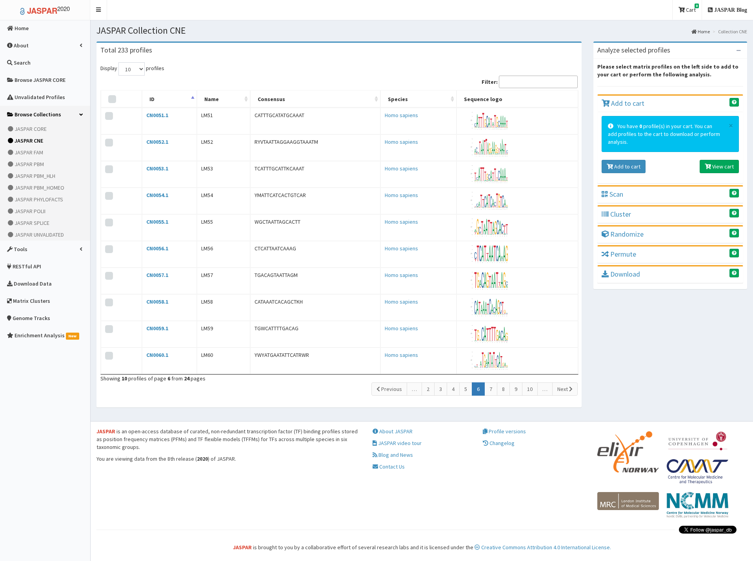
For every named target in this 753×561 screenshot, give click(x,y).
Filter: (490, 81)
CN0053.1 (157, 168)
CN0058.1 (157, 301)
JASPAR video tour (399, 443)
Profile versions (506, 431)
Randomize (626, 234)
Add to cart (626, 103)
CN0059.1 (157, 328)
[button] (98, 10)
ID (152, 99)
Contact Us (391, 466)
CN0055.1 (157, 221)
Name (211, 99)
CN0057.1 (157, 275)
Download (624, 274)
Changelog (501, 443)
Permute (622, 254)
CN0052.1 (157, 141)
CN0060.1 (157, 354)
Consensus (271, 99)
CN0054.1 (157, 195)
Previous (391, 389)
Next (563, 389)
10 (530, 389)
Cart (691, 8)
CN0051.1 (157, 115)
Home (703, 31)
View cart (722, 166)
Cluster (620, 214)
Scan (615, 194)
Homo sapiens (401, 115)
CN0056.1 (157, 248)
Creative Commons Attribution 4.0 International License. (545, 547)
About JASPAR (395, 431)
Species (398, 99)
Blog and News (395, 454)
